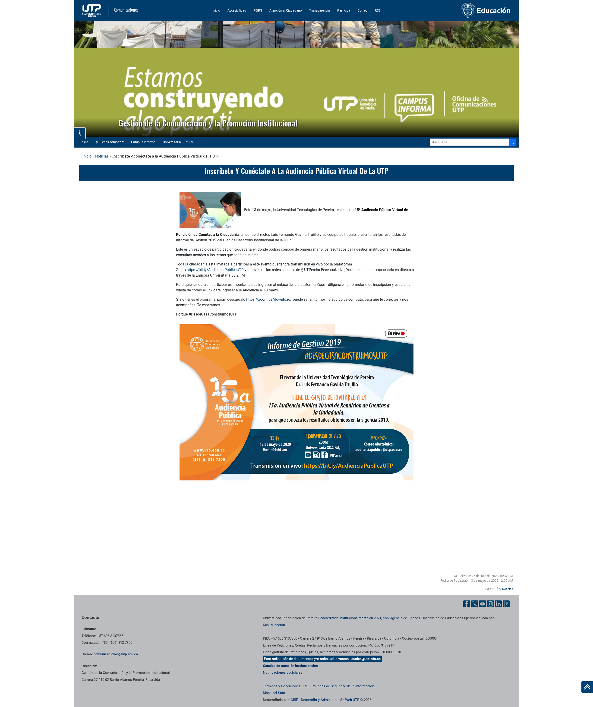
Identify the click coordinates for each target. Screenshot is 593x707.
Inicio (216, 10)
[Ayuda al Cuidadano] (506, 603)
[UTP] (92, 10)
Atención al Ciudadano (285, 10)
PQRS (258, 10)
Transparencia (319, 10)
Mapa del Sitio (274, 693)
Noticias (102, 156)
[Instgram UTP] (490, 603)
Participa (343, 10)
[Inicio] (587, 687)
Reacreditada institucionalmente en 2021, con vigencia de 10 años (369, 618)
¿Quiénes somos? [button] (108, 142)
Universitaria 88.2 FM (178, 142)
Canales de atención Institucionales (290, 666)
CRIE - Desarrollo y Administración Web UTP (325, 700)
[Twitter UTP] (474, 603)
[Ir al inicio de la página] (587, 687)
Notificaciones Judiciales (282, 672)
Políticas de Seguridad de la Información (343, 686)
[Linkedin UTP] (498, 603)
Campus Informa (143, 142)
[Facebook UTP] (466, 603)
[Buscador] (512, 142)
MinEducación (274, 625)
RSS (378, 10)
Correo (362, 10)
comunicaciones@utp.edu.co (116, 654)
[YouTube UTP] (482, 603)
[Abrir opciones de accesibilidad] (80, 133)
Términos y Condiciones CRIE (286, 686)
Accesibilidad (236, 10)
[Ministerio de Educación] (461, 10)
